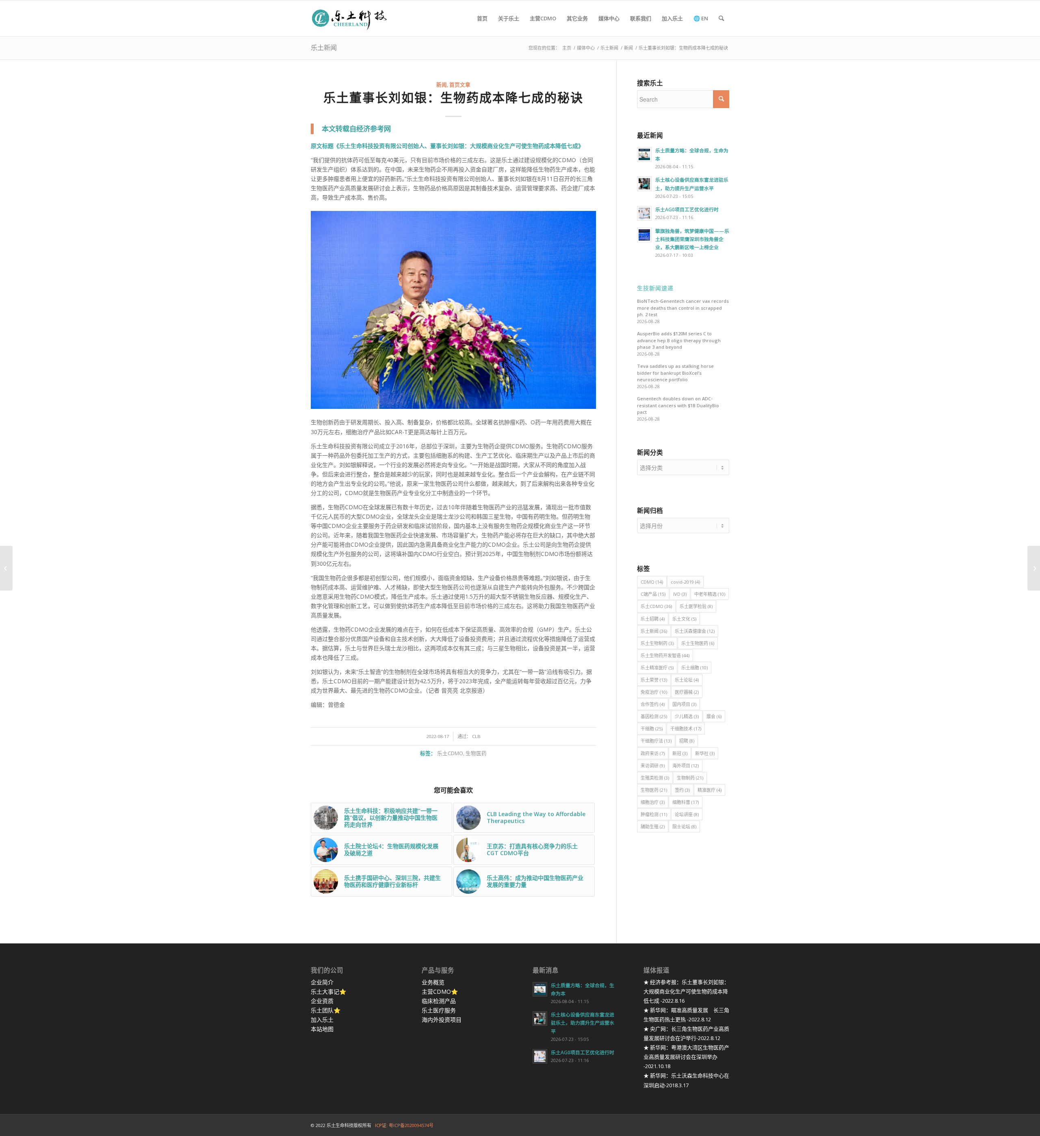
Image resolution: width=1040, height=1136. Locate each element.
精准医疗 (710, 790)
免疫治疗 (654, 692)
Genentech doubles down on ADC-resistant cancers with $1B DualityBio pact (678, 405)
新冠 (679, 753)
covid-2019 (685, 582)
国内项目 (684, 704)
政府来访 (653, 753)
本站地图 (322, 1029)
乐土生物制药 (657, 643)
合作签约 (653, 704)
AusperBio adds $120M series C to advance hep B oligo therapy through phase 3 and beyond (679, 340)
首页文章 (459, 84)
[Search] (721, 18)
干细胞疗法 (656, 741)
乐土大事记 (325, 991)
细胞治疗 (653, 802)
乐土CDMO (450, 753)
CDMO (652, 582)
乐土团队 (322, 1010)
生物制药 (690, 778)
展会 (714, 716)
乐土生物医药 (697, 643)
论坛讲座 (687, 814)
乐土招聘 (653, 619)
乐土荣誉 (654, 680)
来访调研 (653, 765)
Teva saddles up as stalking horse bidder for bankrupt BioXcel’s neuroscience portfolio (675, 372)
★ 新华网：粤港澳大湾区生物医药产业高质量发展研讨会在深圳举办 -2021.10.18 (686, 1057)
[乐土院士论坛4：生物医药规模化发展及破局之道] (6, 568)
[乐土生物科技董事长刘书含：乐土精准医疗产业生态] (1033, 568)
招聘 (686, 741)
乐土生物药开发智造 (665, 655)
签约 (682, 790)
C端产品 (653, 594)
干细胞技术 (685, 728)
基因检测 (654, 716)
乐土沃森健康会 (695, 631)
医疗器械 (687, 692)
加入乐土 (322, 1019)
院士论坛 (684, 826)
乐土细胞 (694, 668)
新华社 (705, 753)
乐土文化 (684, 619)
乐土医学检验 (696, 606)
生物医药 (476, 753)
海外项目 (685, 765)
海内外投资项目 (442, 1019)
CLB (476, 736)
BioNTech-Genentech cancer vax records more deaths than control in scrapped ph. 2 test (683, 307)
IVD (680, 594)
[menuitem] (482, 18)
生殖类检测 (655, 778)
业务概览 (433, 982)
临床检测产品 (439, 1001)
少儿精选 (687, 716)
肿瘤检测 (654, 814)
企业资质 (322, 1001)
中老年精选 (709, 594)
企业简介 (322, 982)
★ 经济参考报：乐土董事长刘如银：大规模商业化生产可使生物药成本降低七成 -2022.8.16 (686, 991)
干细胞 (652, 728)
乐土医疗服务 (439, 1010)
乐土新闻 (324, 47)
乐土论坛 (687, 680)
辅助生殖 (653, 826)
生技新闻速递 (655, 288)
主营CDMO (436, 991)
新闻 (441, 84)
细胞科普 (685, 802)
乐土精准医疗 (657, 668)
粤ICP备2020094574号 (411, 1125)
